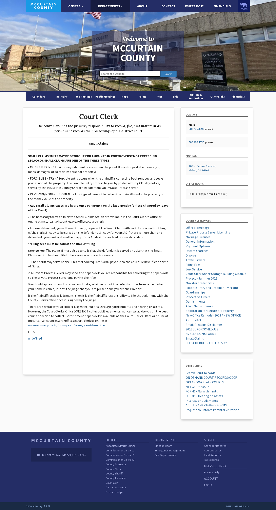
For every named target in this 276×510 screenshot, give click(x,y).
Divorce (191, 255)
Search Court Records (200, 373)
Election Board (163, 446)
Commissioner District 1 (120, 450)
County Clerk (113, 469)
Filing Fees (193, 265)
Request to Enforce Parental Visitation (212, 410)
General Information (200, 241)
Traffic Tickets (195, 260)
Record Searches (197, 251)
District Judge (114, 492)
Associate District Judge (121, 446)
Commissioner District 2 (120, 455)
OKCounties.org (34, 506)
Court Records (213, 450)
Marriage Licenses (198, 237)
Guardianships (195, 292)
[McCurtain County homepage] (43, 6)
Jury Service (194, 269)
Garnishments (195, 301)
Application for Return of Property (210, 311)
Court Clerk (112, 483)
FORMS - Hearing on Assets (204, 396)
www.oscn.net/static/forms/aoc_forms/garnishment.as (66, 325)
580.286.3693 (196, 129)
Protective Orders (198, 297)
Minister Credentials (200, 283)
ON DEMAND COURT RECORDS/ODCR (211, 377)
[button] (76, 6)
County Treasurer (116, 478)
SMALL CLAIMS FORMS (201, 334)
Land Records (212, 455)
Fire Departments (165, 455)
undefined (35, 338)
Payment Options (198, 246)
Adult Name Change (199, 306)
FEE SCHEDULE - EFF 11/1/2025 (207, 343)
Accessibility (211, 472)
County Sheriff (114, 473)
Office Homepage (198, 228)
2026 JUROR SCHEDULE (202, 329)
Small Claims (195, 338)
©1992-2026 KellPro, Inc (238, 506)
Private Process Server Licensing (208, 232)
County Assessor (116, 464)
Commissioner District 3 (120, 460)
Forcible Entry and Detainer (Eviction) (212, 288)
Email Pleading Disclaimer (204, 325)
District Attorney (116, 487)
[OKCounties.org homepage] (244, 6)
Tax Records (211, 460)
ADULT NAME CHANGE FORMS (206, 405)
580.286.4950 (196, 142)
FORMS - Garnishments (202, 391)
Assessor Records (215, 446)
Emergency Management (170, 450)
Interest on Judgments (202, 401)
